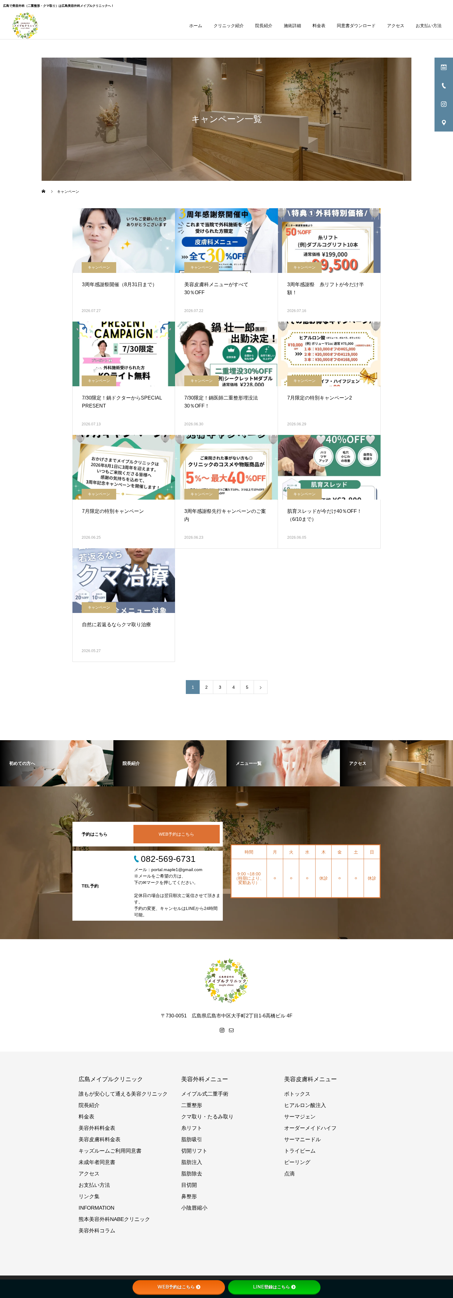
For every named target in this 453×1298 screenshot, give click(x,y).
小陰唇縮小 (194, 1208)
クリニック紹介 (229, 25)
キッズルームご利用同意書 (110, 1151)
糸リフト (191, 1128)
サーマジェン (300, 1117)
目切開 (189, 1185)
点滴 (289, 1174)
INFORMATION (96, 1208)
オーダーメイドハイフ (310, 1128)
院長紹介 (263, 25)
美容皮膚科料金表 (99, 1139)
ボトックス (297, 1094)
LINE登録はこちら (271, 1287)
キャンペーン (99, 267)
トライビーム (300, 1151)
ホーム (195, 25)
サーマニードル (302, 1139)
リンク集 (89, 1196)
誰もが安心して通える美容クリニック (123, 1094)
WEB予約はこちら (176, 834)
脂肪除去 (191, 1174)
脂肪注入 (191, 1162)
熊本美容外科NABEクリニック (114, 1219)
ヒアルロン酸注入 (305, 1105)
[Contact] (231, 1030)
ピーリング (297, 1162)
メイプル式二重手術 (204, 1094)
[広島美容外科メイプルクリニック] (25, 25)
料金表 (318, 25)
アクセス (395, 25)
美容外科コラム (97, 1231)
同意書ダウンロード (356, 25)
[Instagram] (222, 1030)
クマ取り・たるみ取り (207, 1117)
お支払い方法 (429, 25)
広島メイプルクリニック (111, 1079)
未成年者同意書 (97, 1162)
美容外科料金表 (97, 1128)
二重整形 (191, 1105)
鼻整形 (189, 1196)
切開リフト (194, 1151)
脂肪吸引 (191, 1139)
